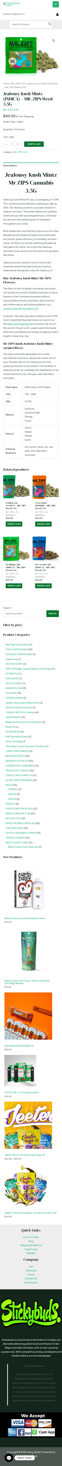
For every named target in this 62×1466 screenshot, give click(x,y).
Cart (31, 1266)
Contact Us (31, 1278)
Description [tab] (10, 165)
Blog (31, 1241)
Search (7, 608)
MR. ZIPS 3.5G (18, 83)
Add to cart (34, 144)
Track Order (31, 1249)
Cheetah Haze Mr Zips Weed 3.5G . (21, 308)
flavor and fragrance (18, 324)
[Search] (50, 24)
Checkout (31, 1270)
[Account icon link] (57, 14)
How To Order (31, 1237)
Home (6, 83)
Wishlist (31, 1253)
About (31, 1274)
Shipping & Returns (31, 1245)
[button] (54, 40)
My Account (31, 1282)
